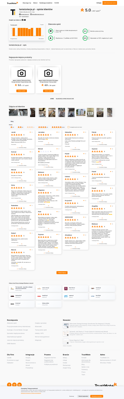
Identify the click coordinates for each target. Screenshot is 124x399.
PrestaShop (29, 368)
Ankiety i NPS (39, 333)
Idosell (28, 365)
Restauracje (66, 365)
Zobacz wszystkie (67, 345)
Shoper (28, 360)
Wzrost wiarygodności (42, 337)
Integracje (38, 340)
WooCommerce (31, 363)
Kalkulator (10, 363)
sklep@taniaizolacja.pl (38, 14)
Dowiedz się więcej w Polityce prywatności (31, 393)
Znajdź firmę (67, 368)
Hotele (65, 363)
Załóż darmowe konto (110, 3)
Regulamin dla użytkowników (48, 361)
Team (83, 374)
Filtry (12, 121)
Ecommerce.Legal (13, 360)
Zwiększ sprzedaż (41, 323)
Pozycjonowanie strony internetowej (18, 326)
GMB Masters (11, 343)
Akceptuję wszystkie (97, 396)
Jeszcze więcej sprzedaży (15, 340)
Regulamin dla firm (50, 358)
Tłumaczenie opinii (41, 330)
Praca (83, 372)
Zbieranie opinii (12, 323)
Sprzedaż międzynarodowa (16, 333)
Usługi (65, 360)
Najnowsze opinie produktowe (65, 98)
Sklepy (65, 358)
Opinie (52, 98)
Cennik (56, 3)
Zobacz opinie (21, 90)
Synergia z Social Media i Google (17, 330)
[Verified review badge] (30, 132)
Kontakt (84, 358)
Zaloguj (98, 3)
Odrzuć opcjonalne (83, 396)
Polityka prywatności (51, 364)
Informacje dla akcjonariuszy (86, 361)
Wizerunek (38, 326)
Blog (83, 364)
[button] (96, 11)
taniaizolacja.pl (25, 14)
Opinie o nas (85, 367)
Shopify (28, 358)
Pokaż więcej (62, 272)
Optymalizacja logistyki (14, 337)
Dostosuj (71, 396)
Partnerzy (85, 369)
